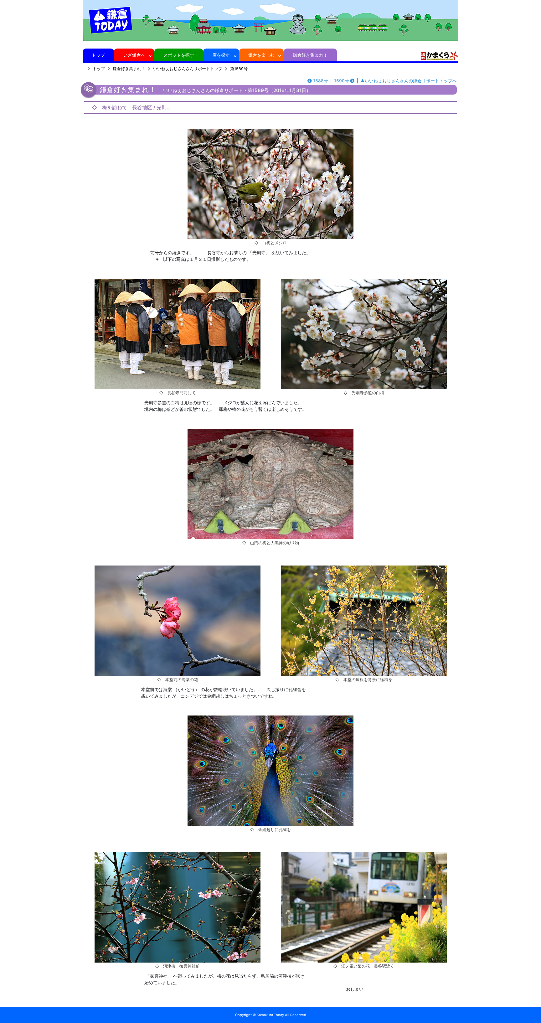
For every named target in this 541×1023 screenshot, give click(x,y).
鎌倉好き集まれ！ (310, 55)
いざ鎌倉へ (134, 55)
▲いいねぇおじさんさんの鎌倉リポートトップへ (408, 80)
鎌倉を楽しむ (261, 55)
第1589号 (239, 68)
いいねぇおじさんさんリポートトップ (187, 68)
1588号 (320, 80)
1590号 (341, 80)
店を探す (221, 55)
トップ (98, 55)
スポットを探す (178, 55)
